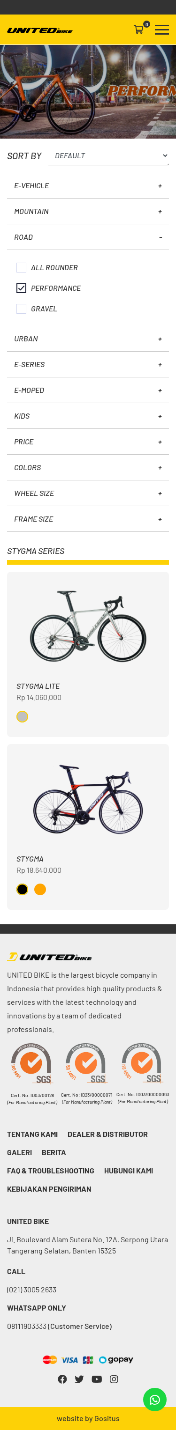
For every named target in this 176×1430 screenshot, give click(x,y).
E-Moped (29, 389)
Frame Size (33, 518)
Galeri (19, 1152)
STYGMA (30, 858)
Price (23, 441)
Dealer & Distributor (108, 1133)
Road (23, 236)
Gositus (107, 1418)
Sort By (24, 155)
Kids (22, 415)
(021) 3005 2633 (31, 1289)
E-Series (29, 364)
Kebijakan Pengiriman (49, 1188)
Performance (56, 287)
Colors (27, 467)
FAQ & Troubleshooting (50, 1170)
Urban (26, 338)
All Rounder (54, 267)
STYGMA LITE (38, 685)
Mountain (31, 210)
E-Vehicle (31, 185)
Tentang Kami (32, 1133)
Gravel (44, 308)
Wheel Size (34, 492)
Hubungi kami (128, 1170)
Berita (54, 1152)
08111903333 (59, 1325)
